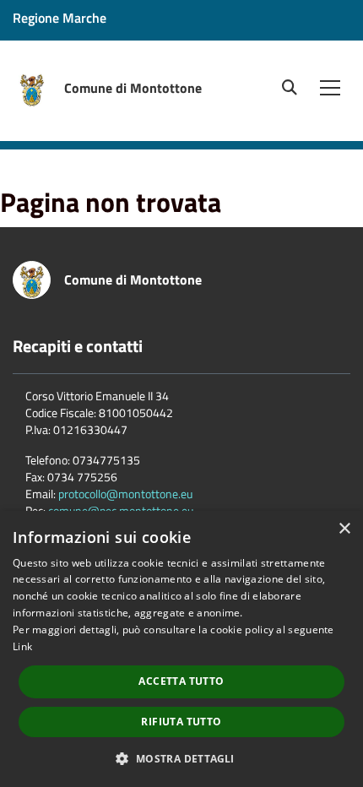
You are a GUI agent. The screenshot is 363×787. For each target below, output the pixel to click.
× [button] (344, 529)
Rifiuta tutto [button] (181, 721)
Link (22, 646)
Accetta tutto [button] (181, 681)
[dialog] (181, 649)
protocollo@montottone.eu (125, 493)
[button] (181, 758)
